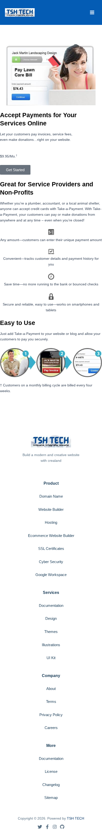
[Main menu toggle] (92, 12)
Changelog (51, 785)
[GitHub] (62, 827)
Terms (51, 701)
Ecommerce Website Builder (51, 535)
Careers (51, 728)
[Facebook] (47, 827)
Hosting (51, 522)
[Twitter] (40, 827)
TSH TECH (75, 818)
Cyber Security (51, 562)
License (51, 771)
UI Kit (51, 658)
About (51, 688)
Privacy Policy (51, 715)
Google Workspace (51, 575)
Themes (51, 631)
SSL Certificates (51, 548)
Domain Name (51, 496)
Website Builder (51, 509)
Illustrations (51, 645)
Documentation (51, 605)
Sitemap (51, 797)
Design (51, 618)
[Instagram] (54, 827)
